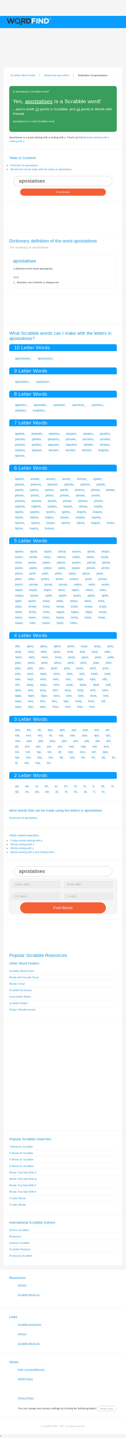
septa (33, 590)
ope (84, 735)
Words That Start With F (22, 1185)
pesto (105, 568)
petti (45, 573)
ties (54, 701)
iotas (47, 557)
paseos (36, 484)
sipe (80, 679)
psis (18, 673)
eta (40, 735)
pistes (35, 495)
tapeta (96, 517)
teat (105, 695)
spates (34, 512)
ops (96, 735)
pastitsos (42, 381)
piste (99, 573)
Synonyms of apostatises (23, 818)
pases (76, 562)
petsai (95, 490)
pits (41, 668)
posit (88, 579)
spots (32, 601)
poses (74, 579)
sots (56, 684)
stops (103, 606)
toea (78, 701)
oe (102, 786)
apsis (33, 551)
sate (70, 673)
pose (79, 668)
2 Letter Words (17, 1198)
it (93, 786)
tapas (60, 612)
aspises (54, 433)
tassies (70, 450)
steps (74, 601)
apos (43, 646)
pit (16, 746)
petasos (53, 439)
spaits (19, 512)
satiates (20, 410)
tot (48, 763)
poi (27, 746)
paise (46, 562)
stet (55, 690)
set (28, 752)
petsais (71, 439)
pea (52, 741)
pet (75, 741)
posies (80, 495)
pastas (69, 484)
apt (73, 730)
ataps (105, 551)
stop (80, 690)
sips (92, 679)
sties (101, 601)
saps (43, 673)
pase (71, 657)
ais (29, 730)
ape (50, 730)
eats (44, 651)
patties (36, 439)
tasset (35, 523)
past (98, 657)
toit (103, 701)
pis (108, 741)
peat (44, 662)
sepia (19, 590)
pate (111, 657)
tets (42, 701)
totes (73, 623)
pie (98, 741)
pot (38, 746)
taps (44, 695)
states (34, 517)
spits (18, 601)
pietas (110, 490)
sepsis (67, 506)
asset (91, 551)
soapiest (39, 410)
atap (97, 646)
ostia (18, 562)
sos (82, 752)
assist (66, 479)
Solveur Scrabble (19, 1230)
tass (56, 695)
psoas (63, 584)
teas (93, 695)
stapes (81, 512)
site (104, 679)
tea (72, 757)
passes (53, 484)
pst (60, 746)
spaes (34, 595)
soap (30, 684)
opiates (88, 433)
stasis (19, 517)
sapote (36, 506)
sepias (52, 506)
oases (61, 557)
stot (92, 690)
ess (28, 735)
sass (56, 673)
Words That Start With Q (23, 1179)
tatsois (86, 450)
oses (44, 657)
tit (16, 763)
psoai (48, 584)
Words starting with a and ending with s (32, 852)
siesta (83, 506)
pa (37, 791)
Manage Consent (106, 1409)
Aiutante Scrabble (19, 1243)
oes (72, 735)
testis (110, 523)
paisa (32, 562)
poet (54, 668)
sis (49, 752)
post (93, 668)
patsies (20, 439)
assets (50, 479)
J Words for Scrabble (21, 1146)
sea (106, 746)
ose (17, 741)
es (65, 786)
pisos (86, 573)
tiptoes (19, 455)
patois (49, 490)
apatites (20, 405)
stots (46, 612)
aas (17, 730)
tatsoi (80, 523)
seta (43, 679)
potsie (67, 501)
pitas (18, 579)
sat (95, 746)
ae (27, 786)
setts (61, 590)
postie (52, 501)
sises (89, 590)
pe (47, 791)
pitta (31, 579)
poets (45, 579)
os (27, 791)
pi (57, 791)
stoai (46, 606)
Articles (22, 1285)
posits (96, 495)
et (75, 786)
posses (20, 501)
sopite (98, 506)
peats (76, 568)
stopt (18, 612)
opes (18, 657)
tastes (65, 523)
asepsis (36, 433)
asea (70, 646)
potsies (20, 444)
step (43, 690)
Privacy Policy (26, 1398)
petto (58, 573)
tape (31, 695)
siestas (105, 444)
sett (68, 679)
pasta (106, 562)
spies (91, 595)
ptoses (83, 501)
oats (107, 651)
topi (30, 706)
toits (32, 623)
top (37, 763)
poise (59, 579)
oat (61, 735)
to (103, 791)
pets (84, 662)
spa (105, 752)
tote (80, 706)
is (85, 786)
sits (17, 684)
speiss (50, 512)
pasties (105, 433)
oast (95, 651)
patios (34, 490)
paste (19, 568)
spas (83, 684)
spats (77, 595)
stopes (80, 517)
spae (69, 684)
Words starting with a (22, 844)
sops (43, 684)
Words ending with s (21, 848)
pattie (64, 490)
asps (84, 646)
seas (94, 673)
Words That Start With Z (22, 1172)
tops (43, 706)
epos (56, 651)
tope (18, 706)
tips (66, 701)
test (30, 701)
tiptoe (19, 528)
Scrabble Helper (18, 1003)
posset (36, 501)
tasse (103, 612)
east (31, 651)
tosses (49, 528)
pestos (79, 490)
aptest (19, 479)
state (46, 601)
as (46, 786)
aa (17, 786)
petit (32, 573)
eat (17, 735)
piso (18, 668)
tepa (18, 701)
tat (61, 757)
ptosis (98, 501)
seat (107, 673)
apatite (20, 433)
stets (87, 601)
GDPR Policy (25, 1379)
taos (105, 690)
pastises (78, 405)
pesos (91, 568)
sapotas (53, 444)
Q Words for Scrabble (21, 1166)
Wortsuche (15, 1236)
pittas (49, 495)
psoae (33, 584)
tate (69, 695)
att (107, 730)
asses (76, 551)
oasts (90, 557)
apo (62, 730)
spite (105, 595)
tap (39, 757)
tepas (60, 617)
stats (59, 601)
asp (85, 730)
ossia (104, 557)
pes (64, 741)
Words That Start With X (22, 1191)
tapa (18, 695)
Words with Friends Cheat (24, 977)
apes (30, 646)
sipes (75, 590)
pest (71, 662)
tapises (37, 450)
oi (112, 786)
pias (96, 662)
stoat (74, 606)
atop (18, 651)
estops (81, 479)
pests (19, 573)
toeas (19, 623)
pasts (33, 568)
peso (57, 662)
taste (18, 617)
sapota (20, 506)
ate (96, 730)
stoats (64, 517)
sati (81, 673)
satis (91, 584)
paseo (61, 562)
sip (39, 752)
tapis (89, 612)
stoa (68, 690)
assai (62, 551)
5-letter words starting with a (26, 840)
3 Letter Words (17, 1204)
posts (19, 584)
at (56, 786)
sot (93, 752)
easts (19, 557)
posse (102, 579)
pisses (19, 495)
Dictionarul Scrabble (20, 1256)
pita (30, 668)
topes (46, 623)
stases (97, 512)
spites (66, 512)
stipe (18, 606)
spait (48, 595)
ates (110, 646)
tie (93, 757)
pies (108, 662)
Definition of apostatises (24, 165)
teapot (95, 523)
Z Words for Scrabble (21, 1153)
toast (101, 617)
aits (17, 646)
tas (51, 757)
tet (83, 757)
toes (91, 701)
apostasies (22, 358)
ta (85, 791)
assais (34, 479)
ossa (58, 657)
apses (19, 551)
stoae (32, 606)
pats (18, 662)
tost (67, 706)
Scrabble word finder (29, 1324)
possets (88, 439)
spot (18, 690)
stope (88, 606)
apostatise (45, 358)
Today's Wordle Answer (22, 1009)
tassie (50, 523)
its (50, 735)
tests (88, 617)
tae (17, 757)
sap (83, 746)
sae (71, 746)
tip (103, 757)
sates (78, 584)
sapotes (71, 444)
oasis (76, 557)
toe (26, 763)
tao (28, 757)
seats (105, 584)
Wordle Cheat (17, 984)
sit (59, 752)
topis (60, 623)
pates (48, 568)
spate (63, 595)
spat (96, 684)
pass (85, 657)
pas (29, 741)
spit (108, 684)
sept (30, 679)
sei (17, 752)
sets (56, 679)
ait (39, 730)
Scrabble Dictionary (20, 990)
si (66, 791)
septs (47, 590)
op (17, 791)
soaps (19, 595)
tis (113, 757)
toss (55, 706)
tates (32, 617)
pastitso (97, 405)
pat (41, 741)
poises (64, 495)
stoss (32, 612)
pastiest (59, 405)
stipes (49, 517)
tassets (54, 450)
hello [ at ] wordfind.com (31, 1369)
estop (33, 557)
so (75, 791)
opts (32, 657)
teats (45, 617)
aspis (47, 551)
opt (108, 735)
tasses (19, 523)
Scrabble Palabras (19, 1249)
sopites (20, 450)
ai (36, 786)
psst (30, 673)
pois (67, 668)
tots (91, 706)
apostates (22, 381)
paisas (19, 484)
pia (87, 741)
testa (74, 617)
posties (105, 439)
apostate (40, 405)
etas (70, 651)
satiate (88, 444)
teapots (103, 450)
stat (30, 690)
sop (70, 752)
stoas (60, 606)
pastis (19, 490)
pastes (85, 484)
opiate (97, 479)
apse (57, 646)
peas (31, 662)
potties (36, 444)
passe (91, 562)
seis (18, 679)
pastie (100, 484)
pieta (72, 573)
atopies (71, 433)
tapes (75, 612)
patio (61, 568)
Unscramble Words (20, 996)
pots (106, 668)
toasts (34, 528)
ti (94, 791)
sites (103, 590)
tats (81, 695)
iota (82, 651)
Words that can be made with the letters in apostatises (40, 169)
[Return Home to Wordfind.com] (28, 25)
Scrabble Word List (28, 1295)
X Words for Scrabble (21, 1159)
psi (49, 746)
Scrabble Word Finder (21, 971)
